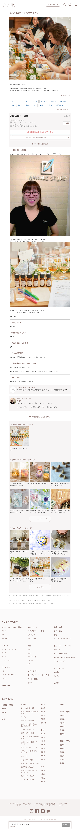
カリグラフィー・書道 (36, 631)
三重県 (43, 759)
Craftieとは (12, 803)
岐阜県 (43, 748)
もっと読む (64, 95)
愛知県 (43, 756)
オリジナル (44, 101)
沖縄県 (62, 763)
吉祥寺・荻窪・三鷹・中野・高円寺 (29, 771)
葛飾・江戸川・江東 (27, 733)
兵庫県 (43, 781)
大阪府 (43, 778)
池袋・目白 (24, 756)
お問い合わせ (49, 803)
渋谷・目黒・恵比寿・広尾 (30, 763)
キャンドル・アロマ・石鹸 (12, 627)
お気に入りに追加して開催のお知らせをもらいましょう (47, 137)
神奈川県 (43, 723)
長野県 (43, 745)
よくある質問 (38, 803)
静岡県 (43, 752)
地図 (67, 123)
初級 (12, 105)
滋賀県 (43, 770)
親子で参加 (59, 105)
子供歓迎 (49, 105)
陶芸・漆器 (58, 627)
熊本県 (62, 752)
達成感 (27, 105)
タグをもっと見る (62, 109)
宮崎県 (62, 759)
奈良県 (62, 704)
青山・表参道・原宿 (27, 708)
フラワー (5, 645)
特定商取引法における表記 (47, 805)
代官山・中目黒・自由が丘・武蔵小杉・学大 (29, 725)
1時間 (41, 105)
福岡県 (62, 745)
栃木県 (43, 708)
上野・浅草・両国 (27, 760)
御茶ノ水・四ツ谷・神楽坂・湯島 (29, 752)
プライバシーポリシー (31, 805)
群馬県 (43, 712)
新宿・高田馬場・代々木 (29, 747)
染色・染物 (58, 631)
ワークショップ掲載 (61, 803)
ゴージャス (34, 101)
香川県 (62, 730)
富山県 (43, 734)
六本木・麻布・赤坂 (27, 779)
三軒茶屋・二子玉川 (27, 767)
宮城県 (4, 712)
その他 (56, 683)
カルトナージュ (59, 668)
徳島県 (62, 726)
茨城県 (43, 704)
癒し (35, 105)
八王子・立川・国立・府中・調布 (29, 743)
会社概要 (61, 805)
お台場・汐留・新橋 (27, 720)
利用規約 (18, 805)
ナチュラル (23, 101)
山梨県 (43, 741)
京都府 (43, 774)
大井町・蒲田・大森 (27, 729)
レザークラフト (33, 671)
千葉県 (43, 719)
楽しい (20, 105)
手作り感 (53, 101)
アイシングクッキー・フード (64, 657)
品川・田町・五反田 (27, 776)
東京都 (23, 704)
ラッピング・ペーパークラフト (39, 675)
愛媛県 (62, 734)
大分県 (62, 756)
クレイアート (33, 627)
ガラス (30, 683)
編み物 (56, 672)
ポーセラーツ (7, 685)
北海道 (4, 708)
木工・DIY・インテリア (63, 646)
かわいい (13, 101)
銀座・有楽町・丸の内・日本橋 (30, 712)
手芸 (29, 646)
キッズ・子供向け (60, 653)
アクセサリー (7, 667)
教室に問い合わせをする (41, 417)
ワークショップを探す (25, 803)
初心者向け (63, 101)
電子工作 (57, 650)
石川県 (43, 737)
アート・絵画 (33, 679)
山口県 (62, 723)
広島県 (62, 719)
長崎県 (62, 748)
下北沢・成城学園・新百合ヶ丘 (30, 737)
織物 (55, 635)
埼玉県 (43, 715)
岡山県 (62, 715)
